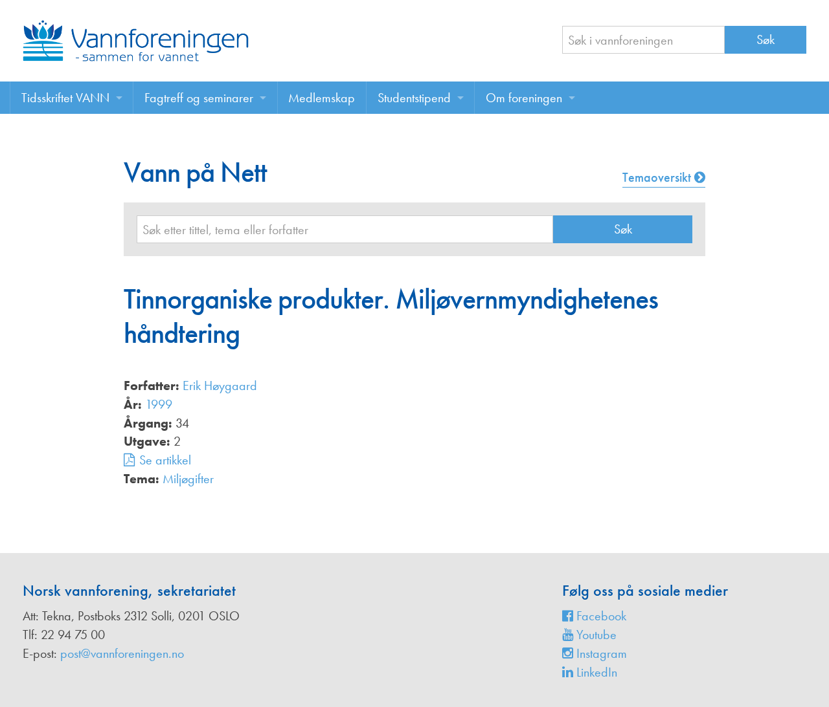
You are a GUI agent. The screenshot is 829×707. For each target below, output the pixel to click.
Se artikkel (165, 459)
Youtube (595, 634)
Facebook (599, 615)
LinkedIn (595, 672)
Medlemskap (321, 97)
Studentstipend (414, 97)
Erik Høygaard (220, 385)
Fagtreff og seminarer (198, 97)
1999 (158, 404)
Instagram (600, 653)
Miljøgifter (188, 478)
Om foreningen (524, 97)
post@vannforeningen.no (122, 653)
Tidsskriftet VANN (65, 97)
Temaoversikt (658, 177)
